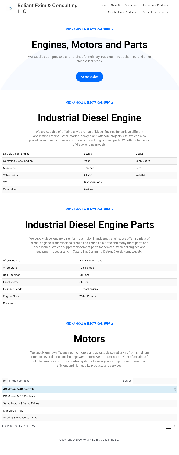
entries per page (19, 380)
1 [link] (168, 425)
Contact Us (149, 11)
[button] (175, 389)
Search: (127, 380)
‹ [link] (162, 425)
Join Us (163, 11)
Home (103, 4)
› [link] (174, 425)
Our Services (132, 4)
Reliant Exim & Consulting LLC (47, 8)
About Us (116, 4)
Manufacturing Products (122, 11)
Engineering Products (155, 4)
